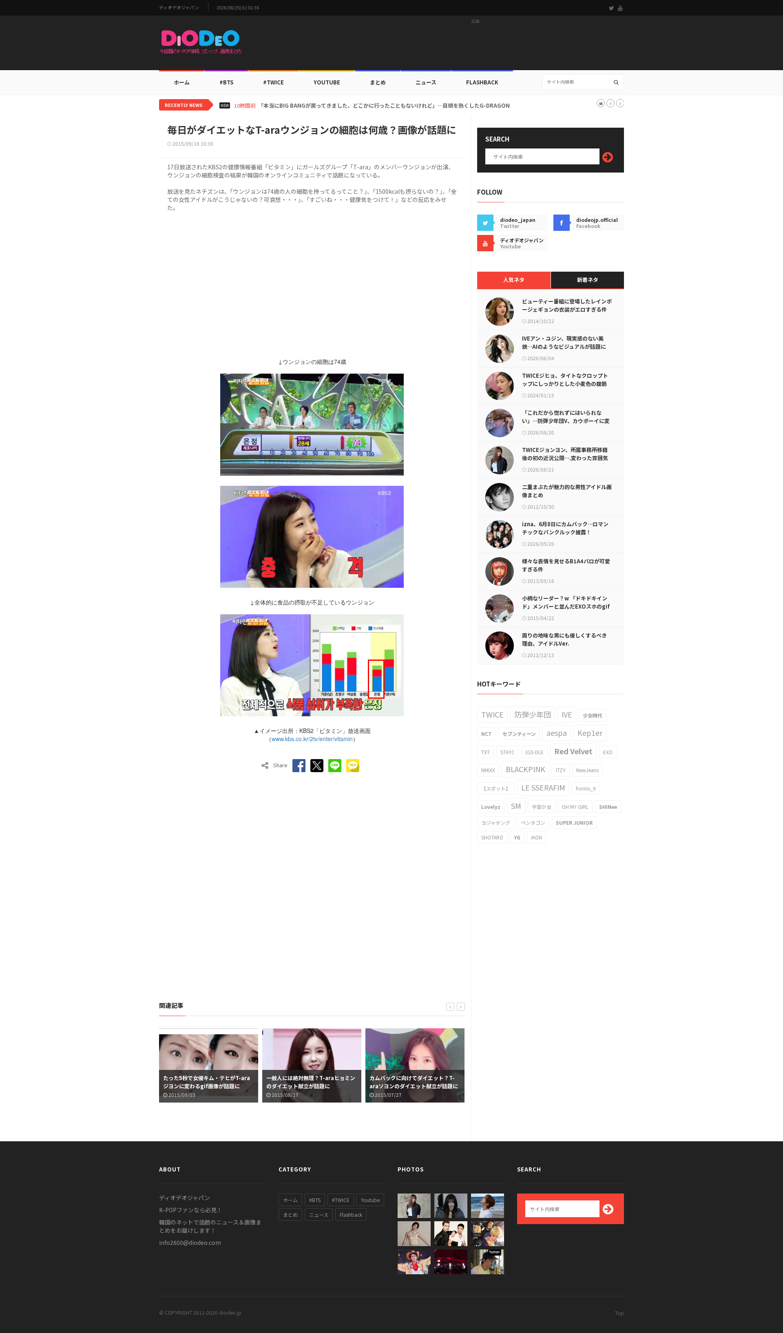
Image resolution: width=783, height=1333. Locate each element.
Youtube (370, 1199)
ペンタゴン (533, 822)
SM (516, 805)
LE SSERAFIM (543, 787)
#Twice (273, 82)
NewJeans (587, 769)
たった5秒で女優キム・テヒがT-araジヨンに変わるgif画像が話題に (206, 1082)
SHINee (608, 806)
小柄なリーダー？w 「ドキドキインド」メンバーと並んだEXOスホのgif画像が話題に (566, 606)
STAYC (507, 751)
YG (517, 837)
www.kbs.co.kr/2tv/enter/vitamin (312, 739)
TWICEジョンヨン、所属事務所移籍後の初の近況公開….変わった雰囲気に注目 (565, 458)
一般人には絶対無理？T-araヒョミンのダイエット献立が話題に (310, 1082)
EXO (608, 751)
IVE (567, 714)
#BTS (226, 82)
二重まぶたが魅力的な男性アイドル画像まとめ (567, 491)
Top (619, 1312)
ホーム (182, 82)
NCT (486, 733)
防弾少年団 (532, 714)
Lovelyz (490, 806)
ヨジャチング (495, 822)
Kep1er (589, 732)
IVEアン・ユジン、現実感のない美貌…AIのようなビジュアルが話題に (564, 342)
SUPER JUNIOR (574, 822)
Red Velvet (573, 751)
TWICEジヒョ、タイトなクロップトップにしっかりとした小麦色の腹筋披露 (565, 384)
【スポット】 (496, 788)
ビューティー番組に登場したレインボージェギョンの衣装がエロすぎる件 (567, 305)
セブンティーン (519, 733)
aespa (556, 732)
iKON (536, 837)
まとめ (378, 82)
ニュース (426, 82)
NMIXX (488, 769)
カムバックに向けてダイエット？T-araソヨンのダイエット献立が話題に (413, 1082)
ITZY (561, 769)
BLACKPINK (525, 769)
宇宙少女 (541, 806)
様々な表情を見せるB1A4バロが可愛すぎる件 (566, 565)
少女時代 (592, 715)
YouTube (327, 82)
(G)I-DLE (534, 751)
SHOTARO (492, 837)
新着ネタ (587, 279)
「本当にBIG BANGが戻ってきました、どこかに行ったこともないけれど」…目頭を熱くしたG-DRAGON (384, 105)
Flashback (482, 82)
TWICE (492, 714)
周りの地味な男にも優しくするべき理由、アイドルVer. (564, 639)
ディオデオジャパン (179, 7)
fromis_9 (586, 788)
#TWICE (340, 1199)
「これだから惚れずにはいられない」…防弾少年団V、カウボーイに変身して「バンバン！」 (566, 421)
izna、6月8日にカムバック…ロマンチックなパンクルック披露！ (565, 528)
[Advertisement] (475, 45)
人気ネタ (513, 279)
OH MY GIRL (575, 806)
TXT (485, 751)
